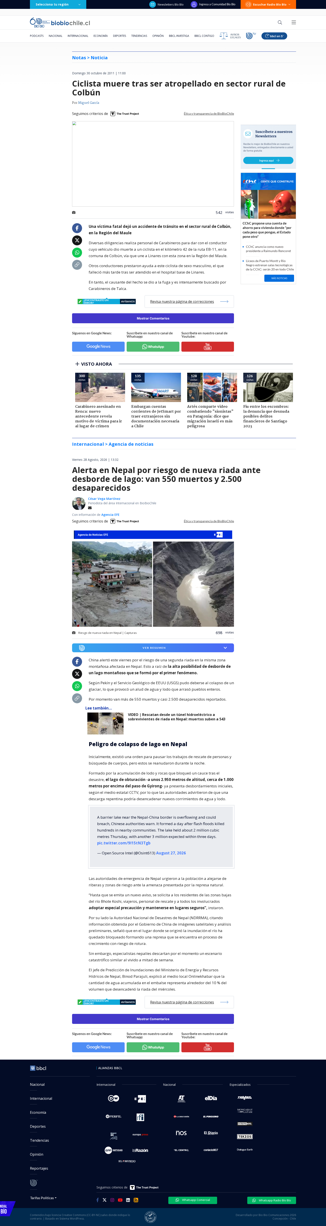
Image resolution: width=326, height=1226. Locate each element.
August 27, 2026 (171, 852)
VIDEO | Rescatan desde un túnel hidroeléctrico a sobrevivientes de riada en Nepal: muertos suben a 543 (176, 716)
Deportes (119, 36)
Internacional (78, 36)
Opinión (158, 36)
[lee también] (106, 723)
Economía (101, 36)
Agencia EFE (110, 514)
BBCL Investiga (179, 36)
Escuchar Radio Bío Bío (270, 4)
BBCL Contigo (204, 36)
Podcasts (36, 36)
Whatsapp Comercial (195, 1200)
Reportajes (39, 1168)
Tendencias (139, 36)
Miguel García (88, 103)
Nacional (55, 36)
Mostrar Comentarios (153, 318)
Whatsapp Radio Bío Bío (274, 1200)
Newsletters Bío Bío (171, 4)
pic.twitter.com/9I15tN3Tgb (123, 843)
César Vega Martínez (104, 499)
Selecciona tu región (52, 4)
